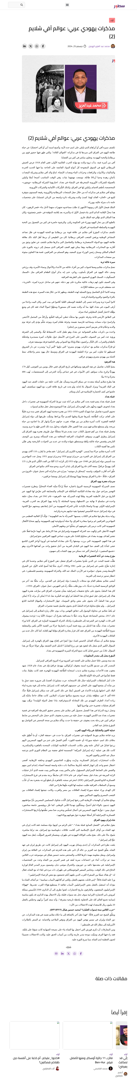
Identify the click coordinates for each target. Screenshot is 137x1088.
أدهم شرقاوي (119, 1074)
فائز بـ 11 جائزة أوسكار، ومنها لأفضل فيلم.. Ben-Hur (91, 1060)
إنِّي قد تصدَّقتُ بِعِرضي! (123, 1062)
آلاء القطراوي (48, 1069)
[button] (67, 5)
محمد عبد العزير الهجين (99, 46)
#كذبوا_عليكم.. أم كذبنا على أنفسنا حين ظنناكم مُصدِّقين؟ (36, 1060)
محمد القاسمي (101, 1069)
